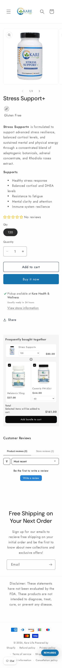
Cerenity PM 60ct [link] (41, 388)
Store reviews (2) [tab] (45, 451)
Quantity (8, 242)
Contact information (20, 660)
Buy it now (31, 279)
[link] (12, 351)
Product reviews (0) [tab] (17, 451)
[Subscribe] (50, 565)
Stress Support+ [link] (27, 347)
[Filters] (6, 461)
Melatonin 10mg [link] (16, 393)
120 (10, 232)
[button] (8, 11)
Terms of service (22, 654)
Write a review (31, 478)
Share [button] (12, 320)
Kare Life (29, 642)
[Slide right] (39, 91)
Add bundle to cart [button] (31, 419)
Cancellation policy (47, 660)
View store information (23, 308)
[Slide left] (22, 91)
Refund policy (27, 647)
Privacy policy (47, 647)
